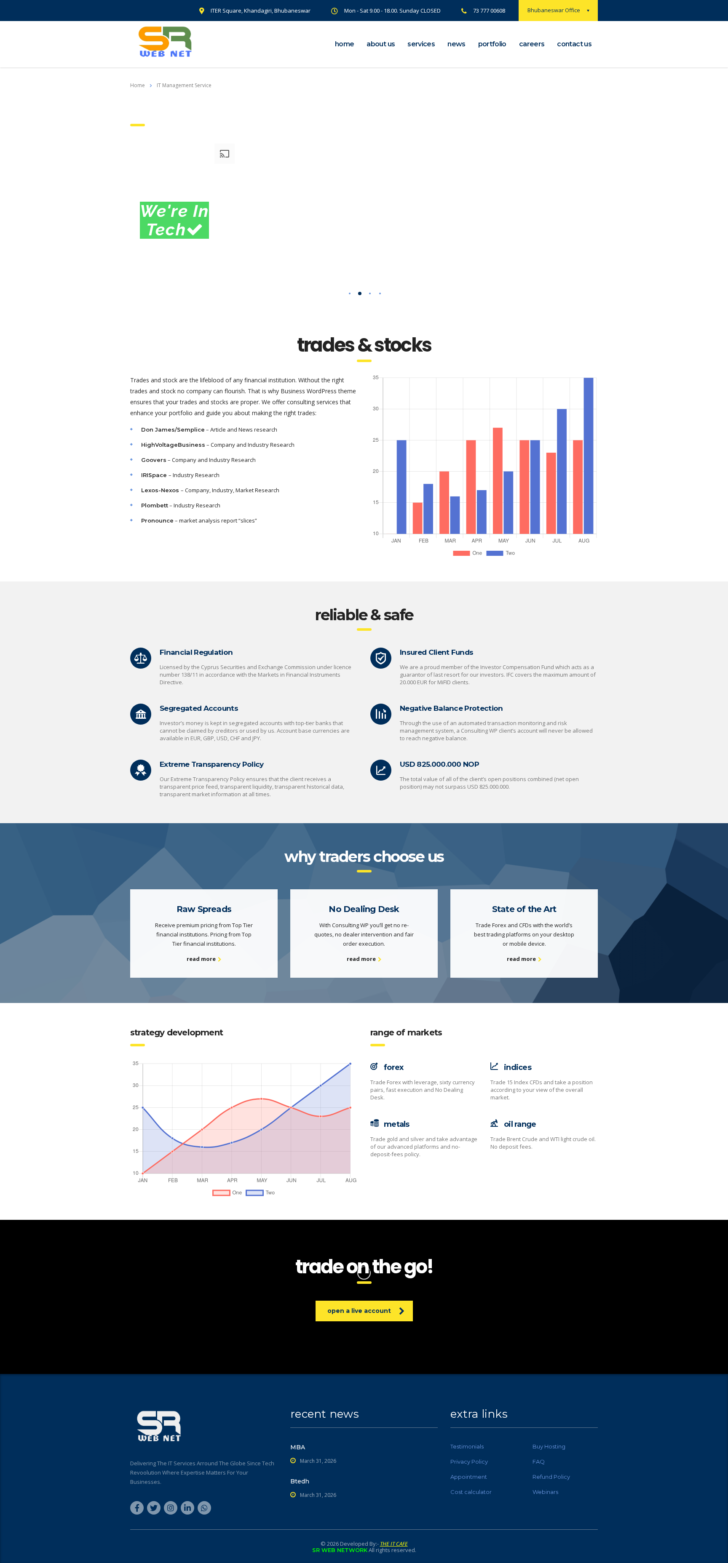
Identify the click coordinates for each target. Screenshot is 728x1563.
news (456, 44)
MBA (297, 1447)
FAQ (539, 1461)
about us (381, 44)
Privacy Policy (469, 1461)
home (344, 44)
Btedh (299, 1481)
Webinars (545, 1491)
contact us (574, 44)
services (421, 44)
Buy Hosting (549, 1446)
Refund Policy (551, 1476)
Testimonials (467, 1446)
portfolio (492, 44)
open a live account (359, 1311)
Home (137, 85)
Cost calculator (471, 1491)
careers (532, 44)
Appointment (468, 1476)
